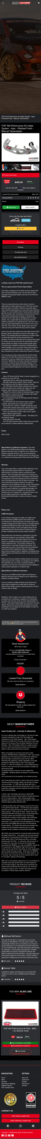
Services (4, 1082)
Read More (20, 685)
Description (20, 242)
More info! (35, 194)
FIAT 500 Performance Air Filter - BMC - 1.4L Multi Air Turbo (20, 1029)
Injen (37, 201)
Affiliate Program (6, 1085)
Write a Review (21, 907)
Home (3, 1078)
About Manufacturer (20, 257)
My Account (25, 1084)
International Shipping (8, 1084)
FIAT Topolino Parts (7, 1087)
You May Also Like (20, 252)
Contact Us (25, 1080)
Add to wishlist (30, 207)
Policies (24, 1082)
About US (25, 1078)
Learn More (26, 220)
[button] (37, 147)
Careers (24, 1085)
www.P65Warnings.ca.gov (15, 624)
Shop (3, 1080)
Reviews (20, 247)
